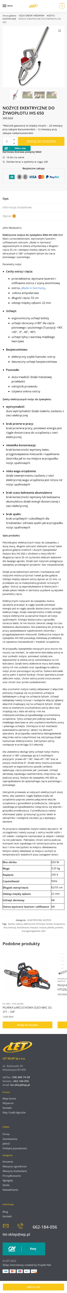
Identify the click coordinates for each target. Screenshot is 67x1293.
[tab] (33, 199)
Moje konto (9, 1098)
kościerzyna (23, 927)
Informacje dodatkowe (17, 207)
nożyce (42, 927)
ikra (5, 927)
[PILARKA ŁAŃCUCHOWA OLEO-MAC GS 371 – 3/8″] (27, 976)
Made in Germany (33, 288)
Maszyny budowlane (15, 1171)
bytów (11, 923)
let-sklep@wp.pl (20, 1085)
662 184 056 (21, 1081)
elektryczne (29, 923)
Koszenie (8, 1161)
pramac (59, 927)
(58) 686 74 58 (21, 1077)
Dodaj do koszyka (41, 141)
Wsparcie (8, 1103)
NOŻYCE (51, 15)
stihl (43, 931)
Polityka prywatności (15, 1148)
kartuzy (12, 927)
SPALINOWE (18, 1003)
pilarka (50, 927)
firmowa (40, 923)
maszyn (34, 927)
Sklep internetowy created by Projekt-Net (27, 1265)
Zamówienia (10, 1139)
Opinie (9, 216)
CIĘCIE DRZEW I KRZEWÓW (31, 15)
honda (49, 923)
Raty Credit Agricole (14, 1112)
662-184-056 (45, 1227)
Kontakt (7, 1108)
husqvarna (59, 923)
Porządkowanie (12, 1175)
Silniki (6, 1185)
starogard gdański (31, 931)
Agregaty (8, 1180)
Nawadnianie (10, 1189)
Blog (5, 1211)
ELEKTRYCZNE (9, 18)
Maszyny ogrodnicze (15, 1166)
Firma (6, 1134)
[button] (59, 30)
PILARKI (6, 1003)
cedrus (19, 923)
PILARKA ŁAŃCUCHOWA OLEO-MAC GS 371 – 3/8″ (27, 1010)
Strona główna (9, 15)
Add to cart (33, 1287)
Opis (6, 199)
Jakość (6, 1143)
